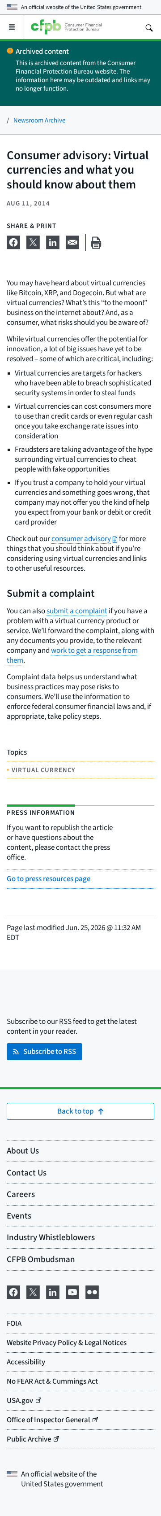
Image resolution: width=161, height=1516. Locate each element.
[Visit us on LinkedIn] (52, 1291)
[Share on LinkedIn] (52, 241)
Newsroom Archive (39, 120)
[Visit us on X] (33, 1291)
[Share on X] (33, 241)
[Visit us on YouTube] (72, 1291)
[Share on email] (72, 241)
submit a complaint (77, 611)
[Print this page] (96, 243)
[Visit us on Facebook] (13, 1291)
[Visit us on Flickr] (92, 1291)
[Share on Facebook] (13, 241)
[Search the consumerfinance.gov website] (149, 27)
